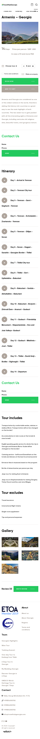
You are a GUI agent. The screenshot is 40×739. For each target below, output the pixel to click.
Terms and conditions (11, 74)
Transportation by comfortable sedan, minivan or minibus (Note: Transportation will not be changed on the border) (20, 428)
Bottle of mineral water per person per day (17, 468)
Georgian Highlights (10, 641)
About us (25, 613)
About (25, 607)
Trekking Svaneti (8, 650)
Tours (4, 634)
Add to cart (10, 89)
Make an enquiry (32, 74)
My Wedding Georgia (10, 669)
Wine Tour (6, 645)
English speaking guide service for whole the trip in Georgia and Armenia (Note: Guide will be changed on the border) (20, 446)
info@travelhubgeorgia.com (15, 714)
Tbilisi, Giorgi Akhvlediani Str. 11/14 (16, 696)
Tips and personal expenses (12, 517)
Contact (6, 690)
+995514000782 (10, 700)
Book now (9, 81)
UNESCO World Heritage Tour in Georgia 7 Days (8, 683)
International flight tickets (11, 506)
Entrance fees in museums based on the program (19, 462)
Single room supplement (10, 511)
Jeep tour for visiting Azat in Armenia (15, 474)
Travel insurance (8, 500)
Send (7, 153)
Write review (21, 589)
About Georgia (27, 618)
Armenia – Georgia (17, 17)
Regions (25, 623)
